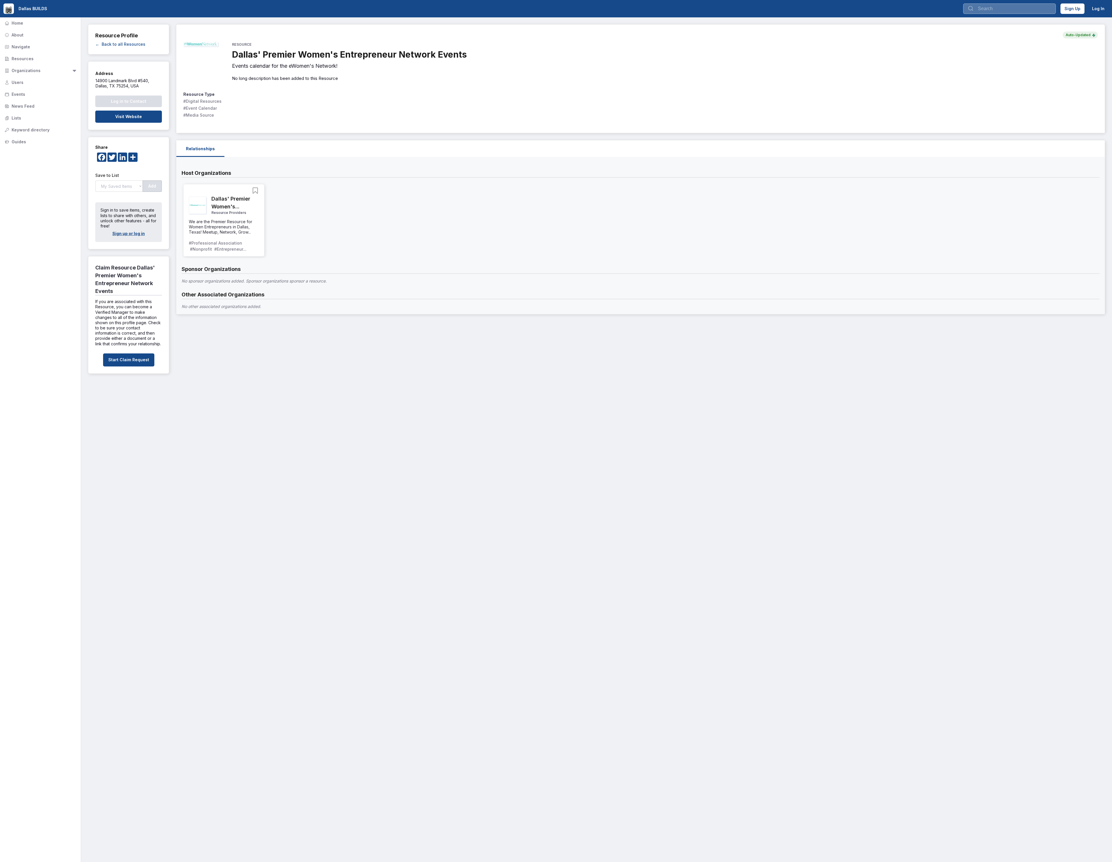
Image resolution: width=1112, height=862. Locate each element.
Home (13, 23)
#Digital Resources (202, 101)
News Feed (18, 106)
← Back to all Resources (120, 44)
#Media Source (198, 115)
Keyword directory (26, 129)
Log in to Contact (128, 101)
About (13, 34)
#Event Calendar (200, 108)
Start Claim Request (128, 359)
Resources (18, 58)
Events (14, 94)
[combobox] (1009, 8)
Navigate (16, 46)
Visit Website (128, 116)
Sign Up (1072, 8)
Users (13, 82)
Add (152, 186)
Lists (12, 117)
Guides (14, 141)
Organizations (22, 70)
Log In (1098, 8)
